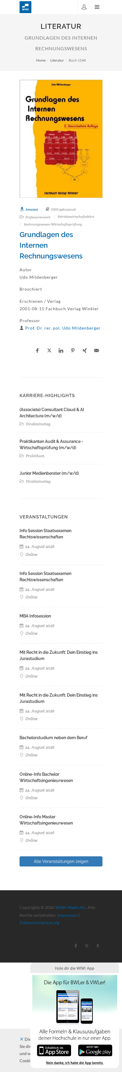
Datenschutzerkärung (39, 922)
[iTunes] (54, 1049)
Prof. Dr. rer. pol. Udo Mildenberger (63, 327)
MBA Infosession (35, 616)
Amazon (31, 209)
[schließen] (22, 1039)
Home (41, 60)
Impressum (67, 915)
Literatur (57, 60)
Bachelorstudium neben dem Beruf (53, 737)
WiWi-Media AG (70, 907)
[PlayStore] (95, 1049)
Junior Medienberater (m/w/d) (49, 473)
